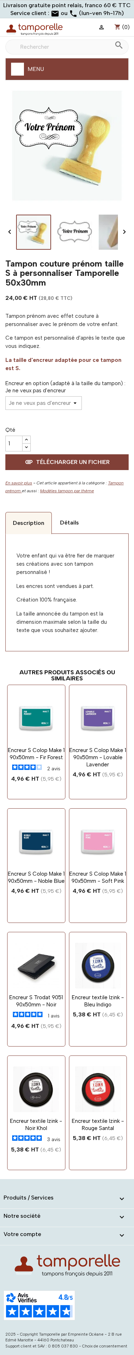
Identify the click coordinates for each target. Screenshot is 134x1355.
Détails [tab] (69, 522)
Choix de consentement (104, 1346)
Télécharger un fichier (67, 462)
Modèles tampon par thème (67, 490)
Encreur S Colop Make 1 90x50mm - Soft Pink (97, 877)
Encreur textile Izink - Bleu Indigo (98, 1001)
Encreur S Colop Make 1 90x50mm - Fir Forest (36, 754)
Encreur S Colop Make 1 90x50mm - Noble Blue (36, 877)
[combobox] (67, 46)
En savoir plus (18, 482)
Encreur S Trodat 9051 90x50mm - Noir (36, 1001)
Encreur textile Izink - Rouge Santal (98, 1124)
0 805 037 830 (63, 1346)
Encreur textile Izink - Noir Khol (36, 1124)
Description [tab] (28, 523)
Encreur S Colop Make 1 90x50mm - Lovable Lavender (97, 757)
